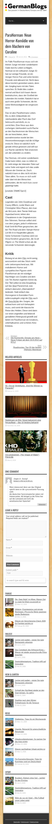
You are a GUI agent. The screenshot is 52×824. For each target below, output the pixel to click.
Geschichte (13, 301)
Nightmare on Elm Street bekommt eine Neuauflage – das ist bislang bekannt (23, 421)
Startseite (16, 822)
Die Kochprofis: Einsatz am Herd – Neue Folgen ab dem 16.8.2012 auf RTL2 (26, 339)
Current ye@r (12, 570)
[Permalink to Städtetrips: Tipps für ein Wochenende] (9, 726)
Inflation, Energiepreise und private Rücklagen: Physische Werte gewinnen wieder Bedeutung (30, 611)
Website (9, 556)
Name (8, 540)
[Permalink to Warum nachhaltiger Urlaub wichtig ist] (9, 756)
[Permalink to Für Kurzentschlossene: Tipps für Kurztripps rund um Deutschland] (9, 766)
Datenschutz (34, 822)
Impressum (25, 822)
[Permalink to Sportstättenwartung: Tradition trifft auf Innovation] (9, 668)
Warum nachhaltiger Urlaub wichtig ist (30, 749)
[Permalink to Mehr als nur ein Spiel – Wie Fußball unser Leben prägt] (9, 804)
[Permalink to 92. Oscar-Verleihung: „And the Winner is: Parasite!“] (26, 383)
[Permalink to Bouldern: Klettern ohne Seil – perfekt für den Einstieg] (9, 784)
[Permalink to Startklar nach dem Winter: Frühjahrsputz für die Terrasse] (9, 707)
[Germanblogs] (26, 9)
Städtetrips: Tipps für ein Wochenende (30, 719)
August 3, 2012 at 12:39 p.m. (23, 481)
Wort (14, 286)
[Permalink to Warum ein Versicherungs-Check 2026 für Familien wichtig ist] (9, 627)
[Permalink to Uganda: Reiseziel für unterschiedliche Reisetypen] (9, 736)
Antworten (42, 504)
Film (24, 258)
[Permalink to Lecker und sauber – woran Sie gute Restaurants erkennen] (9, 646)
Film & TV (12, 57)
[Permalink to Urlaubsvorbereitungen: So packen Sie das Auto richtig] (9, 746)
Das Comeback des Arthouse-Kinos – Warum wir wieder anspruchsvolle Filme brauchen (31, 652)
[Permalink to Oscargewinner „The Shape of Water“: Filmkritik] (26, 452)
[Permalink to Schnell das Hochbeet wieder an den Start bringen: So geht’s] (9, 697)
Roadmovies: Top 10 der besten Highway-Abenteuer (27, 348)
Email (8, 548)
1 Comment (34, 57)
